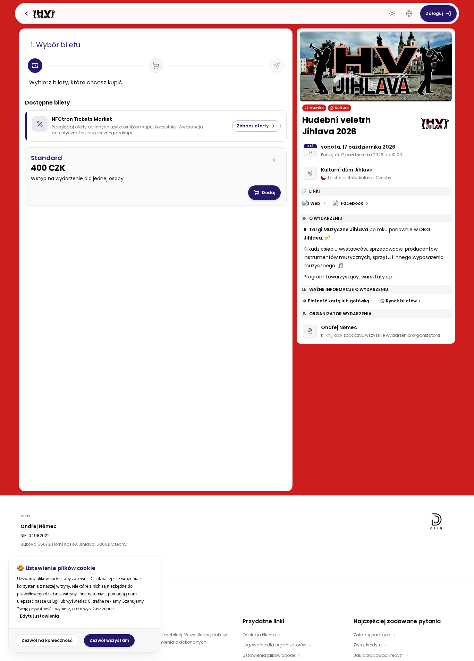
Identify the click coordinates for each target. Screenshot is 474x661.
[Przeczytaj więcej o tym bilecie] (274, 160)
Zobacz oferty (253, 126)
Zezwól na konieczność (47, 640)
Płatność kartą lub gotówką (338, 301)
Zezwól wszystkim (109, 640)
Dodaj (268, 192)
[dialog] (84, 604)
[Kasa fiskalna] (276, 65)
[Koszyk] (156, 65)
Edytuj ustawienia (39, 616)
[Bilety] (35, 65)
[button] (156, 168)
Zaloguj (434, 13)
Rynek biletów (401, 301)
